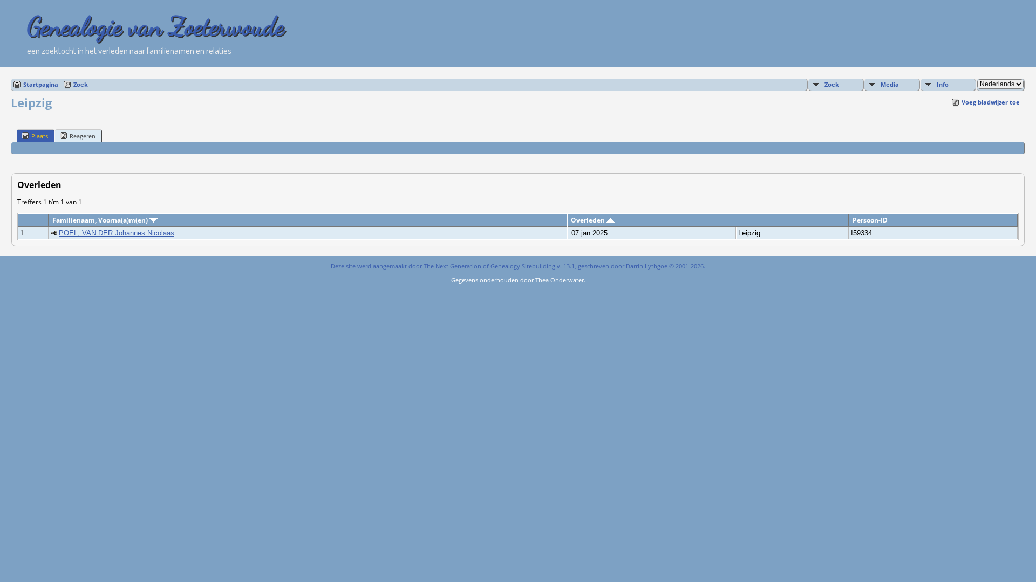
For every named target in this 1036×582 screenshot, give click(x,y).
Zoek (80, 84)
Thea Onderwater (559, 280)
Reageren (83, 136)
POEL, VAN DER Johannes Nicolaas (116, 233)
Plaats (39, 136)
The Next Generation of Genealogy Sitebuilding (489, 266)
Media (890, 84)
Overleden (588, 220)
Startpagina (40, 84)
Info (943, 84)
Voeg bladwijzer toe (991, 102)
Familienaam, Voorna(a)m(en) (100, 220)
